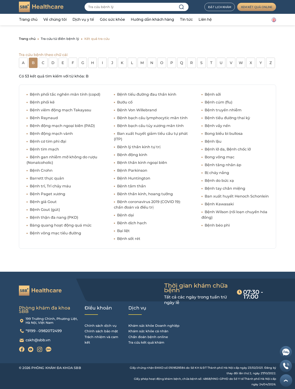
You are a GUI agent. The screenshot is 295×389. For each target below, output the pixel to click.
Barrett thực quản (47, 178)
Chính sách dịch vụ (100, 326)
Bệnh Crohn (41, 170)
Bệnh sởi (213, 94)
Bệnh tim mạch (44, 149)
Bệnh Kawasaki (219, 204)
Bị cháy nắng (217, 173)
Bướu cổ (125, 102)
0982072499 (50, 331)
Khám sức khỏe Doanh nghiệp (154, 326)
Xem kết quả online (256, 7)
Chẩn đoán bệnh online (148, 337)
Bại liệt (123, 231)
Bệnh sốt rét (128, 238)
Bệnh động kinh (132, 155)
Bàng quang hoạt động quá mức (60, 225)
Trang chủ (28, 19)
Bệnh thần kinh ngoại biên (142, 162)
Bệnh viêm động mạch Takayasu (60, 110)
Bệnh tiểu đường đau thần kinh (146, 94)
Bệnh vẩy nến (217, 126)
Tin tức (186, 19)
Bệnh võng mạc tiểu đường (55, 233)
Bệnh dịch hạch (132, 223)
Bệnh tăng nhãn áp (223, 165)
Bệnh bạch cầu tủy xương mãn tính (150, 126)
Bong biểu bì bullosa (224, 133)
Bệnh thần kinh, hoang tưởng (145, 194)
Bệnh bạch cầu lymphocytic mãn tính (152, 118)
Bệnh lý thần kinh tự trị (138, 147)
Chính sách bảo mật (101, 331)
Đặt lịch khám (219, 7)
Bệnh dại (125, 215)
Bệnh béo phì (217, 225)
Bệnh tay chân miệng (225, 188)
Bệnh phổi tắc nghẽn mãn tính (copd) (65, 94)
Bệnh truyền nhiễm (223, 110)
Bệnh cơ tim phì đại (48, 141)
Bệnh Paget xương (47, 194)
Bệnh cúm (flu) (218, 102)
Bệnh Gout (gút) (45, 209)
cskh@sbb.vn (38, 340)
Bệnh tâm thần (131, 186)
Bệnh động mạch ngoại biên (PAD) (62, 126)
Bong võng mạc (219, 157)
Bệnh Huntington (133, 178)
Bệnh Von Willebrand (137, 110)
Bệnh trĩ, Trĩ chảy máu (50, 186)
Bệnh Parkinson (132, 170)
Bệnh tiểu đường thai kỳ (227, 118)
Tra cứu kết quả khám (146, 342)
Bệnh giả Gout (43, 202)
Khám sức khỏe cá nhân (148, 331)
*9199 (30, 331)
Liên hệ (205, 19)
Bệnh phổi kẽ (42, 102)
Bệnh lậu (213, 141)
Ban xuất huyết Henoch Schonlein (237, 196)
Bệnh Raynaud (44, 118)
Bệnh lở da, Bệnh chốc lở (228, 149)
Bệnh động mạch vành (51, 133)
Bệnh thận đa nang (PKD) (54, 217)
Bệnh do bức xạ (219, 180)
